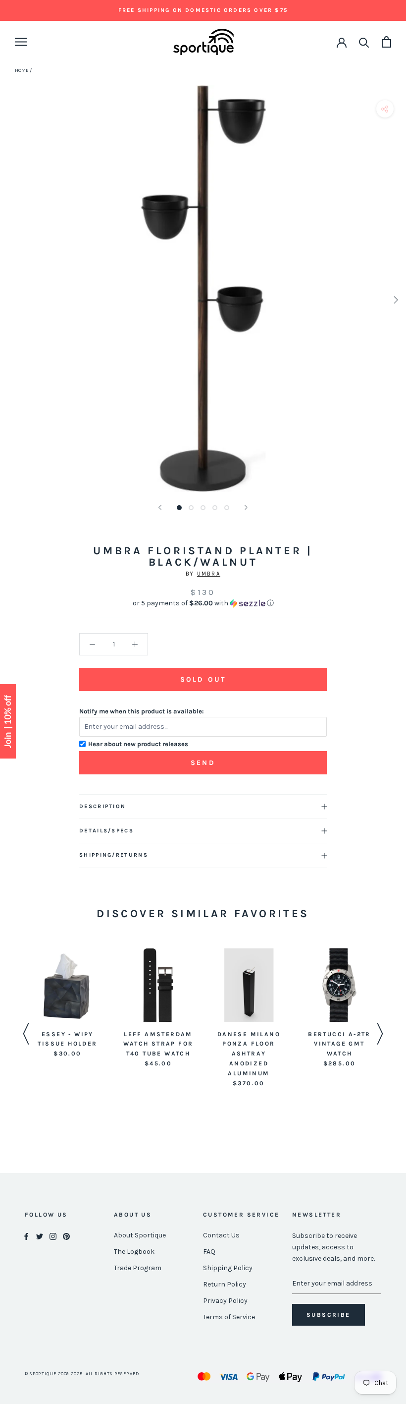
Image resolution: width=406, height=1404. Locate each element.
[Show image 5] (226, 507)
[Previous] (159, 507)
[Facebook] (26, 1235)
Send (203, 763)
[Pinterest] (66, 1235)
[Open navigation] (21, 42)
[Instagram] (53, 1235)
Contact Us (221, 1235)
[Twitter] (39, 1235)
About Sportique (140, 1235)
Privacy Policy (225, 1300)
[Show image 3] (203, 507)
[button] (203, 603)
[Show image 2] (191, 507)
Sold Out (203, 679)
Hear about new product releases (138, 744)
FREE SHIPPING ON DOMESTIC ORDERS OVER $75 (203, 10)
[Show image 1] (179, 507)
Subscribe (328, 1314)
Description (102, 806)
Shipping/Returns (113, 855)
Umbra (208, 574)
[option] (67, 1003)
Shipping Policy (228, 1268)
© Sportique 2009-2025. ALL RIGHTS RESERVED (82, 1373)
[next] (395, 300)
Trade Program (137, 1268)
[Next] (246, 507)
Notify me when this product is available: (141, 711)
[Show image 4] (214, 507)
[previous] (11, 300)
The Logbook (134, 1251)
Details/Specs (106, 830)
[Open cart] (386, 42)
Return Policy (224, 1284)
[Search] (364, 42)
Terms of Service (229, 1317)
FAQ (209, 1251)
